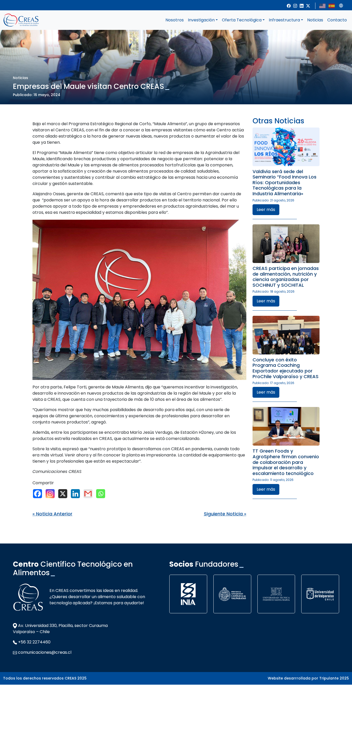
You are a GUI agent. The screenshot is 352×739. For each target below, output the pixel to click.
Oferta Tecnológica (242, 20)
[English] (322, 6)
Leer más (266, 210)
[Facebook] (39, 493)
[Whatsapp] (102, 493)
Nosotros (174, 20)
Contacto (337, 20)
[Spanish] (332, 6)
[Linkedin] (76, 493)
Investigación (201, 20)
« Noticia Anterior (52, 514)
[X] (64, 493)
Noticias (315, 20)
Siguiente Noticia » (225, 514)
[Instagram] (51, 493)
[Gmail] (89, 493)
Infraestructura (284, 20)
